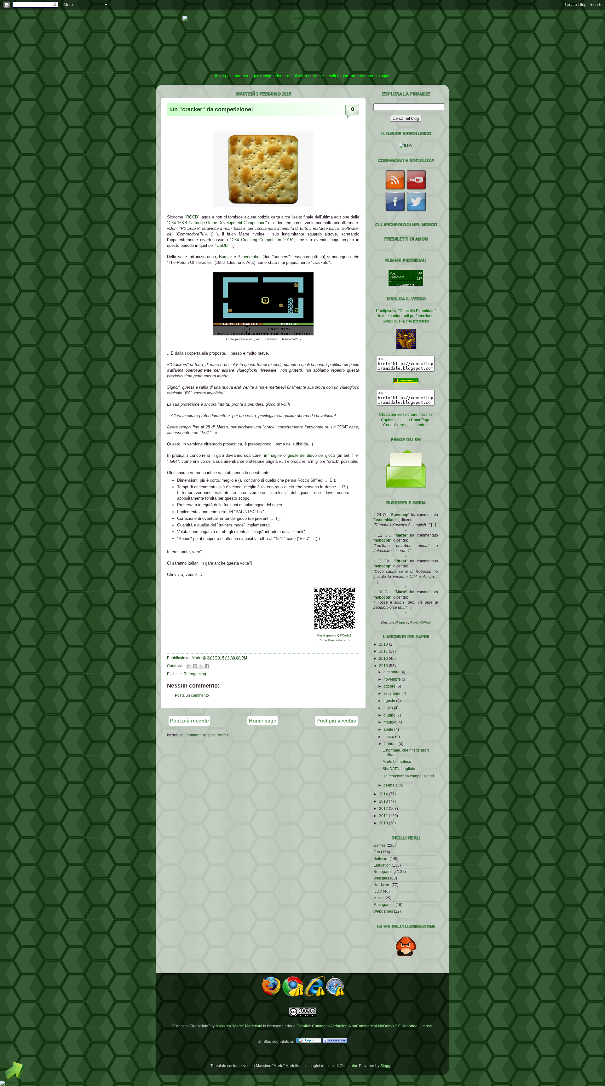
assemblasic (386, 520)
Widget (400, 622)
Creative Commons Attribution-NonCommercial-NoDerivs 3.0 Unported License (364, 1026)
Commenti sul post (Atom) (206, 735)
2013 (384, 801)
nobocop (382, 540)
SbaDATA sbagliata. (399, 769)
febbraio (391, 744)
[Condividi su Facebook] (207, 666)
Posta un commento (192, 695)
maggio (390, 722)
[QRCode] (334, 630)
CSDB (222, 245)
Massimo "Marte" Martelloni (239, 1026)
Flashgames (384, 905)
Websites (381, 878)
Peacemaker (249, 256)
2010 (384, 823)
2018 (384, 644)
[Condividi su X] (201, 666)
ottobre (389, 686)
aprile (388, 729)
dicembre (391, 672)
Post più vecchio (336, 720)
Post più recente (189, 720)
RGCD (192, 217)
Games (379, 845)
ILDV (377, 891)
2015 (384, 666)
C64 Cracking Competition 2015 (262, 239)
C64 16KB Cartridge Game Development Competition (217, 222)
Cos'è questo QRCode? (334, 635)
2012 (384, 808)
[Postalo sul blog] (195, 666)
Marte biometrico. (397, 761)
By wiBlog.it (405, 285)
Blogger (387, 1066)
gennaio (391, 785)
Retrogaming (195, 674)
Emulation (382, 865)
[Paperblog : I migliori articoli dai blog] (335, 1041)
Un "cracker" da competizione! (211, 109)
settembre (392, 693)
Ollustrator (348, 1066)
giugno (389, 715)
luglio (388, 708)
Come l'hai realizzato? (334, 640)
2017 (384, 651)
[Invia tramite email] (189, 666)
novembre (392, 679)
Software (381, 859)
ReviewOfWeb (420, 622)
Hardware (381, 885)
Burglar (225, 256)
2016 (384, 658)
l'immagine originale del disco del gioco (298, 455)
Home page (262, 720)
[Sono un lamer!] (263, 205)
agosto (389, 701)
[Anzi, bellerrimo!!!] (263, 334)
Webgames (383, 911)
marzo (389, 737)
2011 (384, 816)
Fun (376, 852)
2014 (384, 794)
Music (378, 898)
